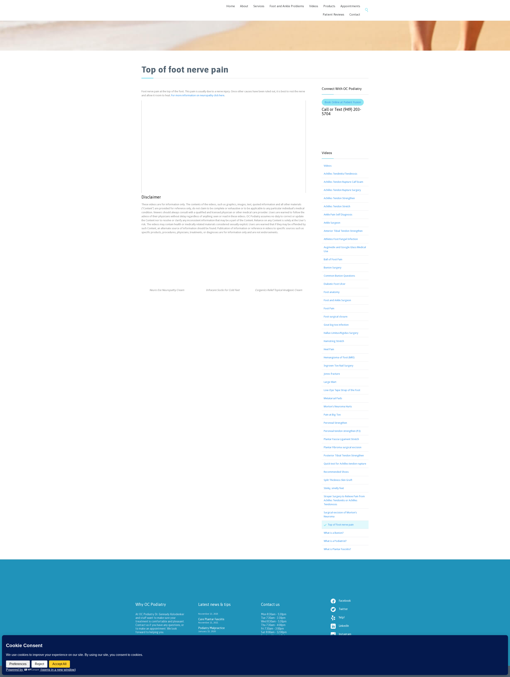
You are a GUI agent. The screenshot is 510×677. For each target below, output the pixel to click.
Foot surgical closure (335, 316)
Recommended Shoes (336, 471)
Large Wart (330, 381)
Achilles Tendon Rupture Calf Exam (343, 181)
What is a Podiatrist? (335, 540)
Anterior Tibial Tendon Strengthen (343, 230)
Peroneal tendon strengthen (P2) (342, 430)
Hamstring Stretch (334, 341)
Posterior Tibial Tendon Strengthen (344, 455)
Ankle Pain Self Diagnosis (338, 214)
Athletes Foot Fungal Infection (341, 239)
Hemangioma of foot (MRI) (339, 357)
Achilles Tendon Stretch (337, 206)
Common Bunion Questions (339, 275)
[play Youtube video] (223, 146)
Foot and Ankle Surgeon (337, 300)
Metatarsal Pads (333, 398)
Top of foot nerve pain (341, 524)
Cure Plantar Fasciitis (211, 619)
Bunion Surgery (332, 267)
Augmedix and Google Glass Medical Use (345, 249)
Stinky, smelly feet (334, 488)
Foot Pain (329, 308)
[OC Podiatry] (171, 10)
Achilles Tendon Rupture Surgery (342, 190)
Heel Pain (329, 349)
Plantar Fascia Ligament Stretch (341, 439)
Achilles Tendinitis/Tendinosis (340, 173)
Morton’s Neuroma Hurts (338, 406)
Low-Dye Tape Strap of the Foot (342, 390)
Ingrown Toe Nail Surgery (338, 365)
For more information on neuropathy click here (197, 95)
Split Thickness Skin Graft (338, 480)
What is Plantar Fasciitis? (337, 549)
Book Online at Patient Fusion (343, 102)
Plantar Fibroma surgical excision (342, 447)
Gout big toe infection (336, 324)
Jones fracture (332, 373)
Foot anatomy (331, 292)
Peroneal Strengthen (335, 422)
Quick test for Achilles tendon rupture (345, 463)
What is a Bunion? (334, 532)
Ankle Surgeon (332, 222)
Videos (328, 165)
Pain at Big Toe (332, 414)
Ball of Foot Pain (333, 259)
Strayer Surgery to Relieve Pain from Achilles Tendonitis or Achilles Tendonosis (344, 500)
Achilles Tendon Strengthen (339, 198)
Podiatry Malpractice (211, 628)
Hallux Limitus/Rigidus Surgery (341, 332)
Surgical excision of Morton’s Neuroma (340, 514)
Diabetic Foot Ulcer (334, 283)
